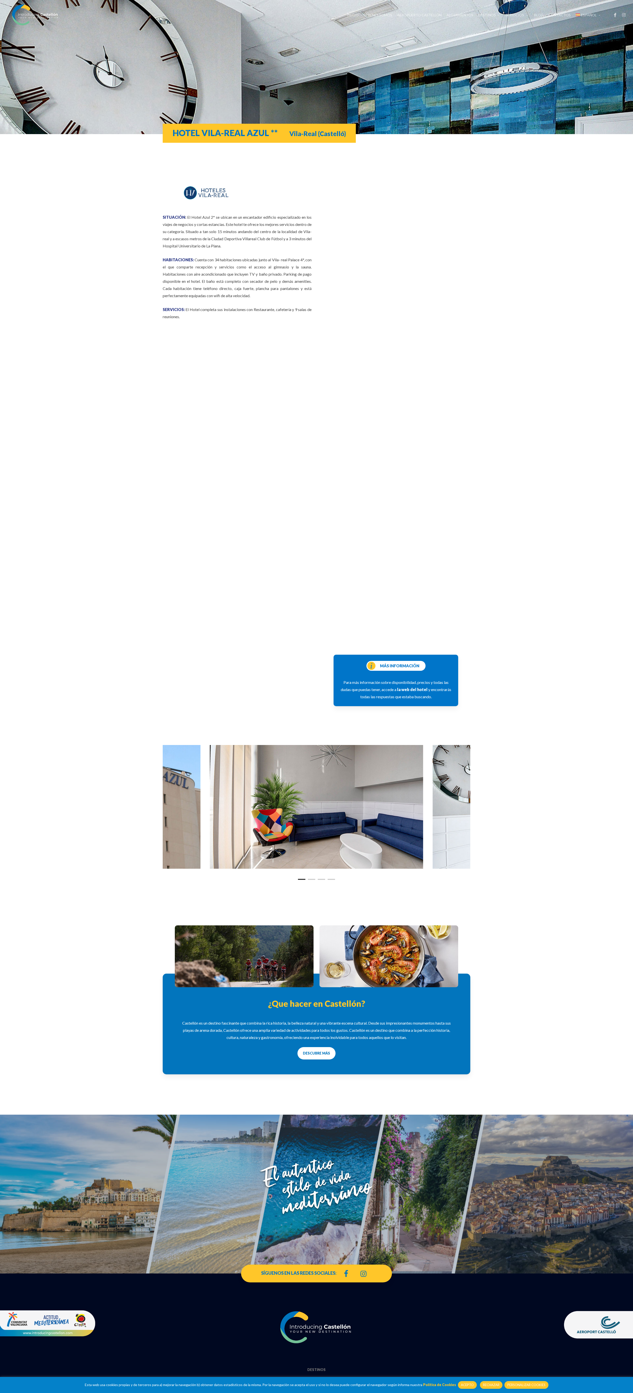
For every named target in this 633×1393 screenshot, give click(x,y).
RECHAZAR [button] (491, 1385)
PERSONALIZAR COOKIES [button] (526, 1385)
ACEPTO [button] (467, 1385)
